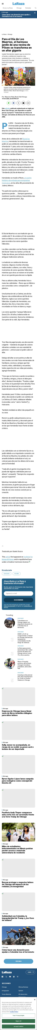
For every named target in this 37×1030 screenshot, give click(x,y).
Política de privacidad (9, 606)
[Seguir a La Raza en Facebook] (2, 977)
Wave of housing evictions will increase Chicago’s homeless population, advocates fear (24, 665)
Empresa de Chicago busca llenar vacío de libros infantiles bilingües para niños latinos (17, 713)
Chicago (19, 8)
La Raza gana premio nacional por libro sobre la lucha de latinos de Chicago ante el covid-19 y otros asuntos (25, 651)
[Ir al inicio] (9, 972)
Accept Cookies (18, 1026)
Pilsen (16, 573)
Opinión (20, 990)
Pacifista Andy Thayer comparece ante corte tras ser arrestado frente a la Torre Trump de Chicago (18, 814)
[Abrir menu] (3, 4)
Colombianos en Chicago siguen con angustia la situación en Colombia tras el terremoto (25, 624)
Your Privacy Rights (18, 1015)
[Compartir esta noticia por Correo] (23, 103)
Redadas (28, 8)
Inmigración (5, 990)
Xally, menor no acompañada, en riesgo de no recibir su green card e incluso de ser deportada (18, 747)
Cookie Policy (14, 1011)
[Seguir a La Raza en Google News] (14, 977)
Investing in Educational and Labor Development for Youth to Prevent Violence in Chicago (25, 677)
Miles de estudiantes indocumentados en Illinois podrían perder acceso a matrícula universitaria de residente (17, 849)
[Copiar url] (28, 103)
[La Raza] (18, 3)
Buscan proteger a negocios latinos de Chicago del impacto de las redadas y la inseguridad (17, 884)
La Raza (4, 34)
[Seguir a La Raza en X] (6, 977)
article (8, 557)
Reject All (18, 1021)
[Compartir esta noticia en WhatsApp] (9, 103)
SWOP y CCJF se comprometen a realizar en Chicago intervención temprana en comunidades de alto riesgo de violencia (25, 638)
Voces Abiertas (6, 994)
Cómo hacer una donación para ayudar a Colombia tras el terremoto (16, 15)
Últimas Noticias (23, 987)
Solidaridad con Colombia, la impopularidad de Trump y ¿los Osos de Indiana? (18, 918)
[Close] (35, 1000)
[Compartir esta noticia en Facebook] (14, 103)
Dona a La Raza (8, 8)
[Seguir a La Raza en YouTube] (10, 977)
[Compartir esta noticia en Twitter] (18, 103)
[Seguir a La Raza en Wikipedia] (18, 977)
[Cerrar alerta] (35, 13)
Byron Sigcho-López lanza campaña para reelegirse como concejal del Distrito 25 (17, 781)
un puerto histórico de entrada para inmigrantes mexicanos (16, 180)
